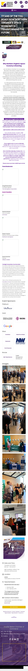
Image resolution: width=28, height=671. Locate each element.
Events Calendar (16, 611)
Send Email (7, 603)
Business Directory (7, 611)
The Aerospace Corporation (9, 189)
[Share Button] (3, 60)
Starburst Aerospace (7, 237)
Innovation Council (6, 281)
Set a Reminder (14, 607)
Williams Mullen (6, 259)
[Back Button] (3, 53)
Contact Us (20, 613)
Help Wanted (14, 613)
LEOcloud (4, 214)
